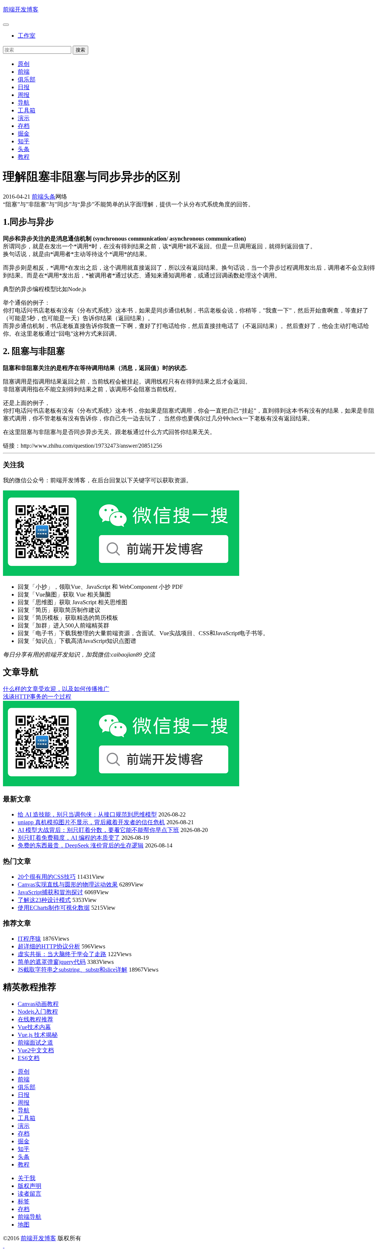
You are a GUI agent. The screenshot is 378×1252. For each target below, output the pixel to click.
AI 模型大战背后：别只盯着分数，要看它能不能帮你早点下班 (98, 830)
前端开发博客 (20, 9)
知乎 (24, 141)
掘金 (24, 133)
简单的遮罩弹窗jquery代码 (52, 962)
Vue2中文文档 (36, 1050)
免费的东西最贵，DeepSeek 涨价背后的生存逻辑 (81, 845)
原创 (24, 64)
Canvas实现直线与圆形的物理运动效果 (68, 884)
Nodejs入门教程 (38, 1011)
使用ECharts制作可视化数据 (54, 908)
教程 (24, 157)
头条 (24, 149)
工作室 (26, 35)
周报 (24, 95)
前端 (24, 72)
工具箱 (26, 110)
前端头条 (43, 196)
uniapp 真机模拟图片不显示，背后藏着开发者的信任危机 (91, 822)
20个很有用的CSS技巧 (47, 877)
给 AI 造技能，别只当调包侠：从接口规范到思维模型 (87, 814)
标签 (24, 1201)
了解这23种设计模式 (44, 900)
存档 (24, 126)
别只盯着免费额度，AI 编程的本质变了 (69, 838)
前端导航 (29, 1217)
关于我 (26, 1178)
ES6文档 (28, 1058)
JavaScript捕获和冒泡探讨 (50, 892)
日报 (24, 87)
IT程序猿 (29, 938)
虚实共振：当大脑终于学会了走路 (62, 954)
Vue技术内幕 (34, 1027)
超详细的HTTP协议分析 (49, 946)
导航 (24, 102)
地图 (24, 1224)
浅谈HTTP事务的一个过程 (37, 696)
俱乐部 (26, 79)
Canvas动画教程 (38, 1004)
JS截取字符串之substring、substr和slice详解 (72, 969)
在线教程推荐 (35, 1019)
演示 (24, 118)
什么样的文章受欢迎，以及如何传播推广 (56, 689)
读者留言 (29, 1193)
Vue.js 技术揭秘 (38, 1035)
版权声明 (29, 1186)
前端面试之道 (35, 1042)
